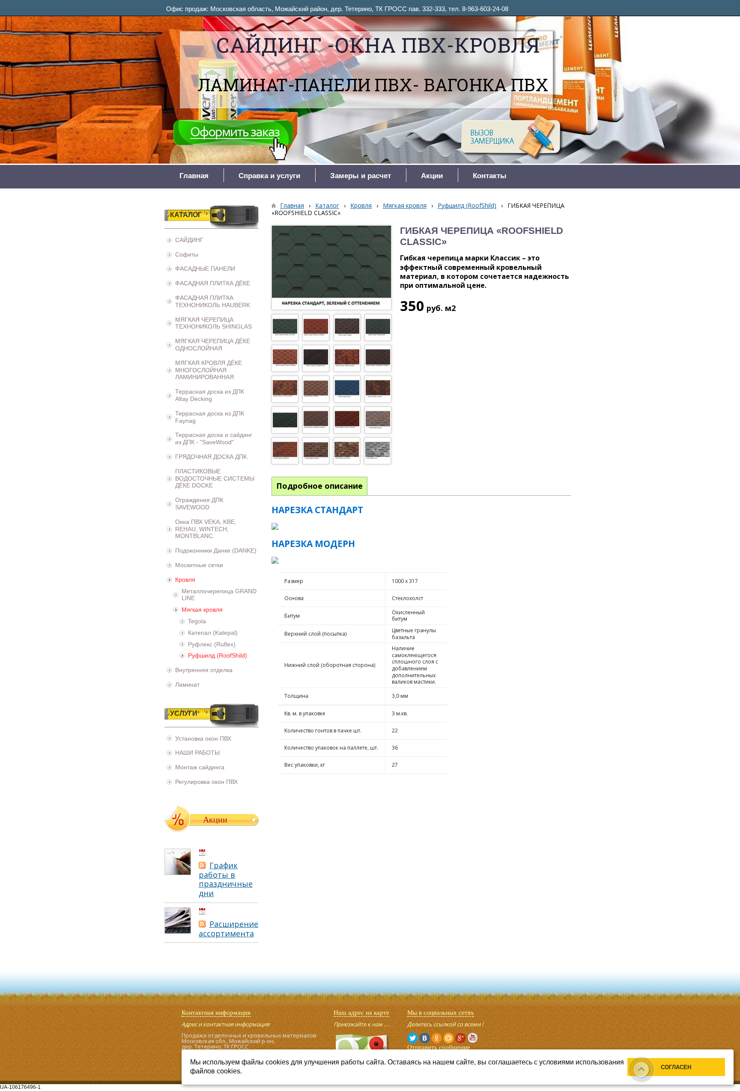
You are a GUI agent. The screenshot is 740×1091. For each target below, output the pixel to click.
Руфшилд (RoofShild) (467, 205)
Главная (292, 205)
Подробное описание (319, 486)
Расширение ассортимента (228, 929)
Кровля (361, 205)
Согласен (676, 1067)
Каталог (327, 205)
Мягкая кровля (405, 205)
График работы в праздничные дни (226, 879)
